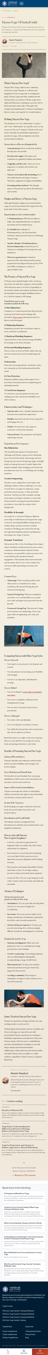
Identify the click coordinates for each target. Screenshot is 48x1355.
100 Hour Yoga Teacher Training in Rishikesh (18, 1311)
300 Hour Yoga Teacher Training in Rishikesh (18, 1317)
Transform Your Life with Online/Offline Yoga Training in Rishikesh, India (21, 1208)
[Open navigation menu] (21, 4)
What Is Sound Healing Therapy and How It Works (23, 1223)
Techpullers (41, 1345)
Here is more (18, 317)
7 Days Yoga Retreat (9, 1334)
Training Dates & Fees (33, 1331)
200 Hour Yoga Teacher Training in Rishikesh (18, 1314)
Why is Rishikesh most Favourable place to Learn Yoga (23, 1253)
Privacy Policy (30, 1334)
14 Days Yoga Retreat (10, 1337)
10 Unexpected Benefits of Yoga (16, 1193)
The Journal (7, 11)
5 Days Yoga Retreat (9, 1331)
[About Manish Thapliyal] (4, 41)
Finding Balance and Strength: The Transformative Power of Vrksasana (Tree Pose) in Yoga (23, 1238)
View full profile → (16, 1090)
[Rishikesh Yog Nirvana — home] (9, 3)
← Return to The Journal (24, 1175)
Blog (27, 1337)
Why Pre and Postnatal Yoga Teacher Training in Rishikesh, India (22, 1265)
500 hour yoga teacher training (14, 1320)
